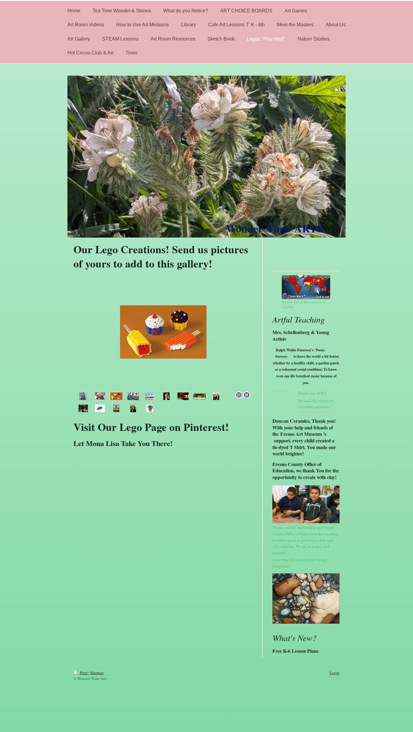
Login (335, 672)
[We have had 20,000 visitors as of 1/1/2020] (306, 287)
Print (84, 672)
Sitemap (97, 672)
